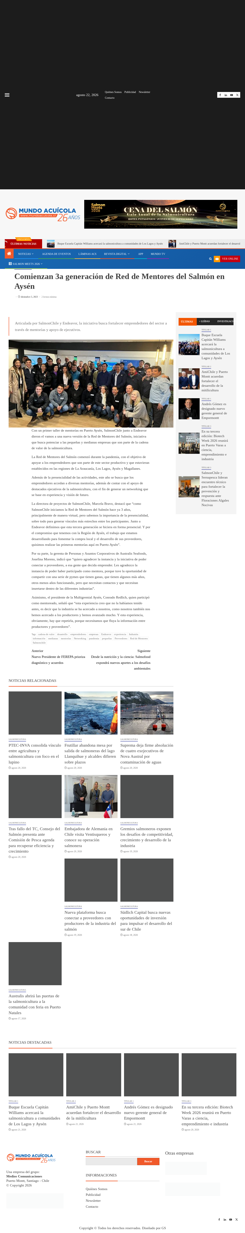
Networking (80, 638)
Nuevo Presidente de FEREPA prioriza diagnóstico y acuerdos (58, 656)
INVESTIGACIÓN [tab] (225, 321)
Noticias (24, 254)
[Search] (210, 259)
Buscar (93, 1152)
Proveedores (121, 638)
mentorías (66, 638)
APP (140, 254)
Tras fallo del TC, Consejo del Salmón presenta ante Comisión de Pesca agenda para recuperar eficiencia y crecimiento (34, 840)
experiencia (120, 634)
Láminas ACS (87, 254)
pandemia (94, 638)
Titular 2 (206, 366)
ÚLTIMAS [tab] (187, 321)
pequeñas (107, 638)
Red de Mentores (139, 638)
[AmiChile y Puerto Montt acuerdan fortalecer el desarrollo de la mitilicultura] (189, 378)
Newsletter (144, 92)
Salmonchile (39, 642)
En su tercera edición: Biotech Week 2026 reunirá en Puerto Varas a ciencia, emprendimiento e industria (215, 445)
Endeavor (106, 634)
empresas (93, 634)
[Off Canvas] (7, 95)
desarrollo (62, 634)
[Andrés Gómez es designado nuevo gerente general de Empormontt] (189, 408)
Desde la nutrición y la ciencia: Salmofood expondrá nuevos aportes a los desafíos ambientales (120, 659)
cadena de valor (46, 634)
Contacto (109, 97)
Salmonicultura (17, 739)
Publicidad (130, 92)
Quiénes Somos (113, 92)
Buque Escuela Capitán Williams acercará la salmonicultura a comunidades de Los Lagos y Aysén (110, 243)
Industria (133, 634)
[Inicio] (9, 253)
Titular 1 (206, 330)
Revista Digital (115, 254)
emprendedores (78, 634)
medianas (53, 638)
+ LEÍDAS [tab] (204, 321)
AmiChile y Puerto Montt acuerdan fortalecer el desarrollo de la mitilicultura (215, 381)
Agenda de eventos (56, 254)
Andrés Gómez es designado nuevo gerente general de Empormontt (148, 1113)
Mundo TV (158, 254)
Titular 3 (206, 426)
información (39, 638)
